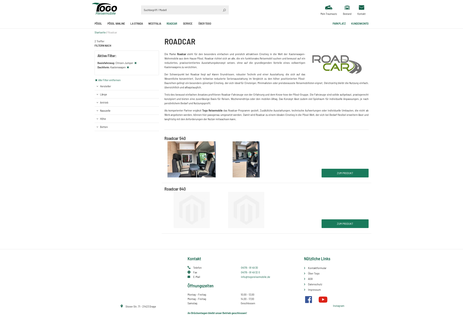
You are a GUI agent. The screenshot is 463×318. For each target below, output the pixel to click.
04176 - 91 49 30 (249, 267)
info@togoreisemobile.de (255, 276)
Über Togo (204, 23)
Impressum (314, 289)
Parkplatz (339, 23)
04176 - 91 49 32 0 (250, 272)
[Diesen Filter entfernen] (135, 63)
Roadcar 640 (175, 188)
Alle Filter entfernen (109, 80)
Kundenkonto (360, 23)
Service (187, 23)
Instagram (338, 305)
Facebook (308, 299)
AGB (310, 278)
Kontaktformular (317, 268)
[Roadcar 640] (218, 209)
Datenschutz (315, 284)
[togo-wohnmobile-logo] (104, 8)
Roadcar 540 (175, 138)
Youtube (323, 299)
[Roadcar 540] (218, 159)
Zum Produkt (345, 173)
